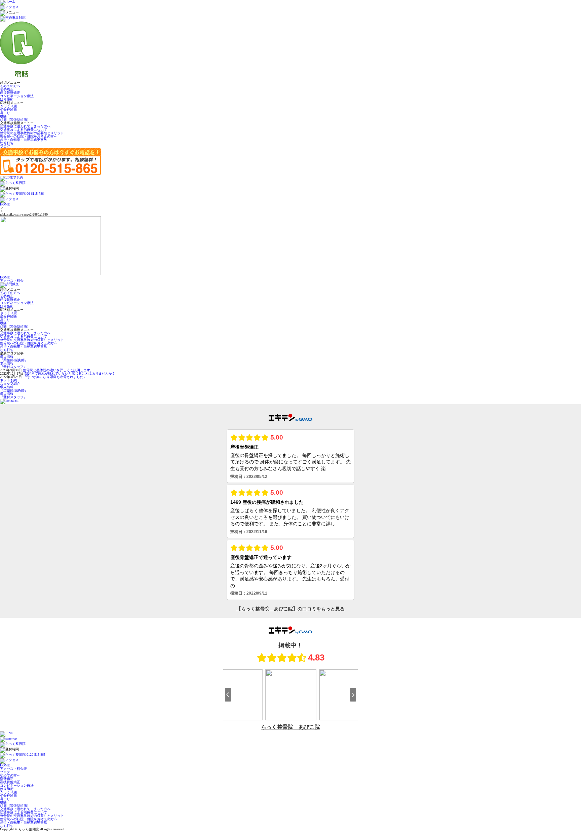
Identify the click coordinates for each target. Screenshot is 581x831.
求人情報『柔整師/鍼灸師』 (14, 358)
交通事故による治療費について (23, 129)
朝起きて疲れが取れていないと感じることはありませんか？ (70, 373)
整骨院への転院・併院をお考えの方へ (28, 136)
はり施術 (6, 99)
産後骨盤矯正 (10, 93)
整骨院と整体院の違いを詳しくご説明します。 (58, 370)
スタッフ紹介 (10, 383)
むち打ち (6, 143)
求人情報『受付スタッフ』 (13, 365)
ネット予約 (8, 380)
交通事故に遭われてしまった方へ (25, 126)
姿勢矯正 (6, 89)
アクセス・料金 (12, 280)
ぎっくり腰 (8, 106)
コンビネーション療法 (17, 96)
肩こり (5, 113)
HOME (5, 204)
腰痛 (3, 116)
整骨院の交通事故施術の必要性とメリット (32, 133)
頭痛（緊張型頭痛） (15, 119)
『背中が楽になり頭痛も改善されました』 (55, 377)
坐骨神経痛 (8, 109)
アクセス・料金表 (13, 768)
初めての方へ (10, 86)
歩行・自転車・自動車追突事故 (23, 140)
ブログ (5, 146)
